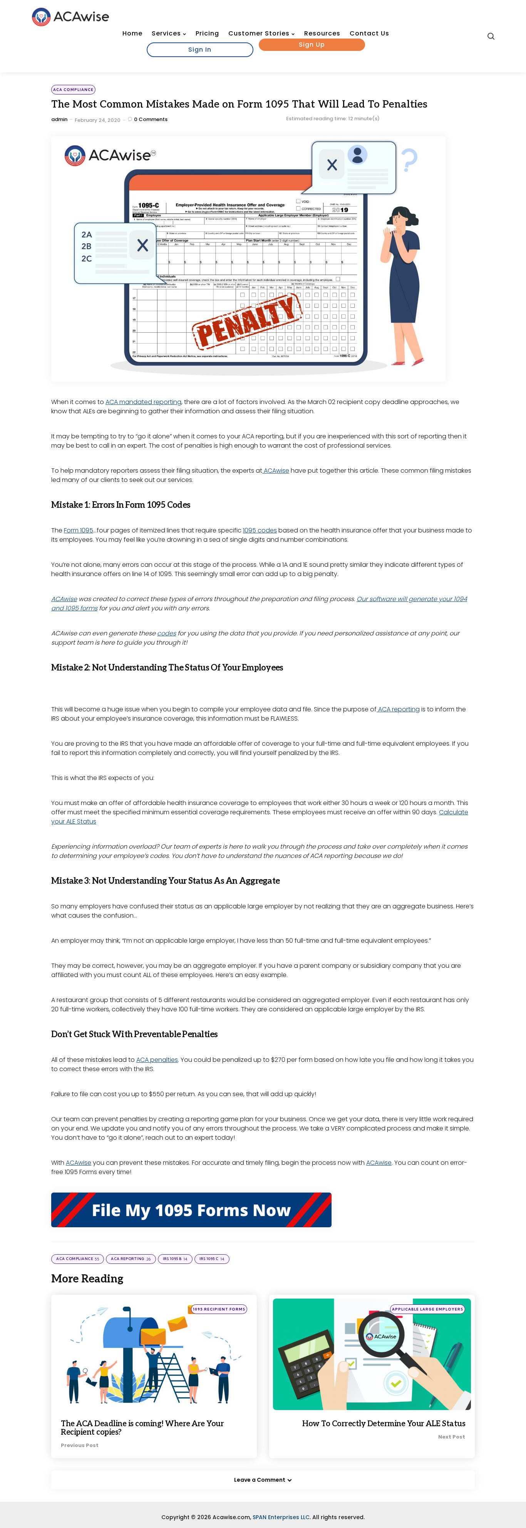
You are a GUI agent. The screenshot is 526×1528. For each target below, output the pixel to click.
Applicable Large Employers (427, 1309)
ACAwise (275, 470)
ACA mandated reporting (143, 402)
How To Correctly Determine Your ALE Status (383, 1424)
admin (59, 119)
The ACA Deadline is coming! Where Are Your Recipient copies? (142, 1428)
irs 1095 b (175, 1259)
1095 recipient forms (219, 1309)
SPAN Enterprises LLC (281, 1517)
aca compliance (73, 90)
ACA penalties (157, 1059)
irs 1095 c (211, 1259)
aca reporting (131, 1259)
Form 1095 (78, 530)
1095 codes (260, 530)
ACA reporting (398, 709)
